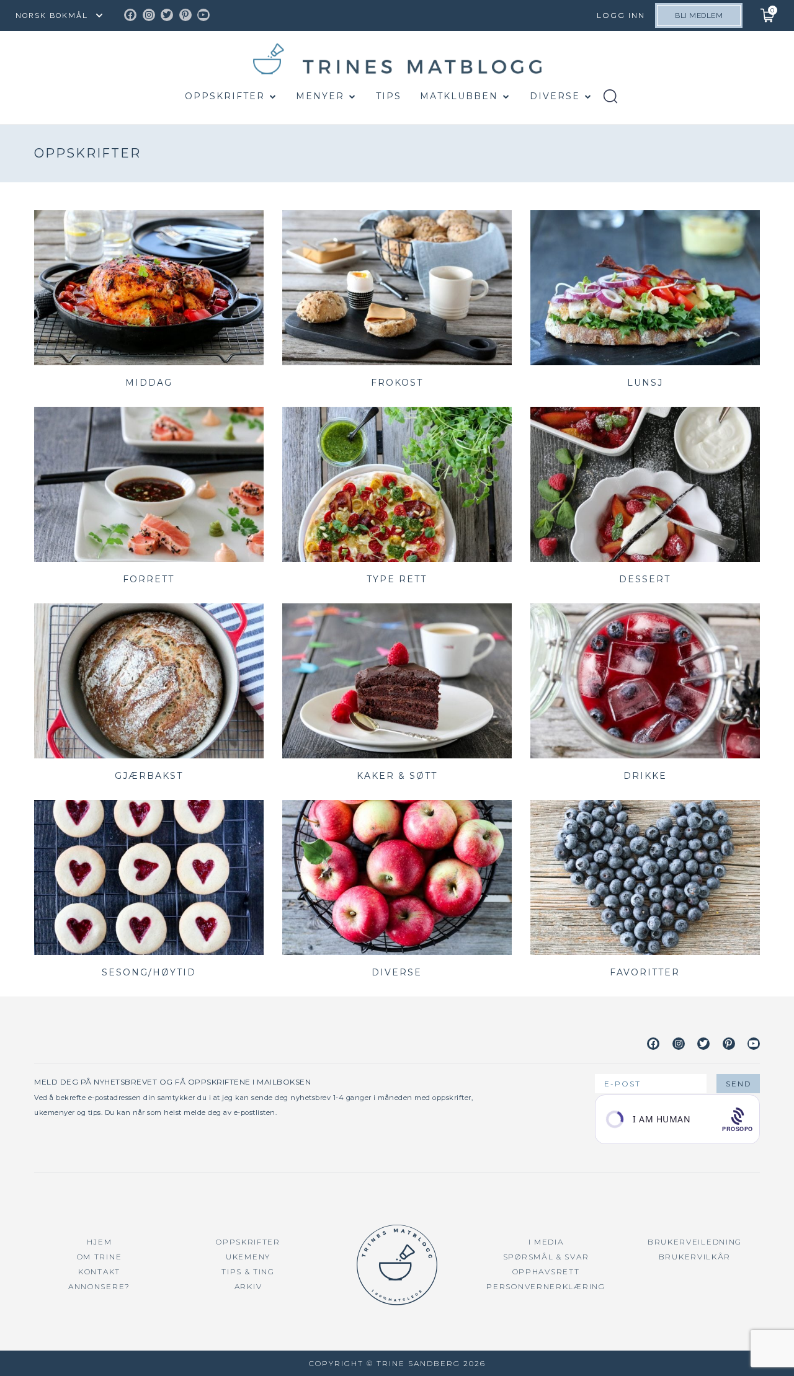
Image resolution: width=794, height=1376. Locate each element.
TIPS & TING (248, 1271)
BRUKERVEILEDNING (695, 1241)
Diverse (555, 96)
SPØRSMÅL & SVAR (546, 1256)
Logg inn (621, 15)
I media (546, 1241)
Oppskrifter (225, 96)
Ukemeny (248, 1256)
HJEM (99, 1241)
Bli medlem (699, 15)
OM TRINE (99, 1256)
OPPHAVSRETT (546, 1271)
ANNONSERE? (99, 1286)
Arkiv (248, 1286)
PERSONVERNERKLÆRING (545, 1286)
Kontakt (99, 1271)
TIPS (388, 96)
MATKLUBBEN (459, 96)
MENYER (320, 96)
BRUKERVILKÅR (695, 1256)
